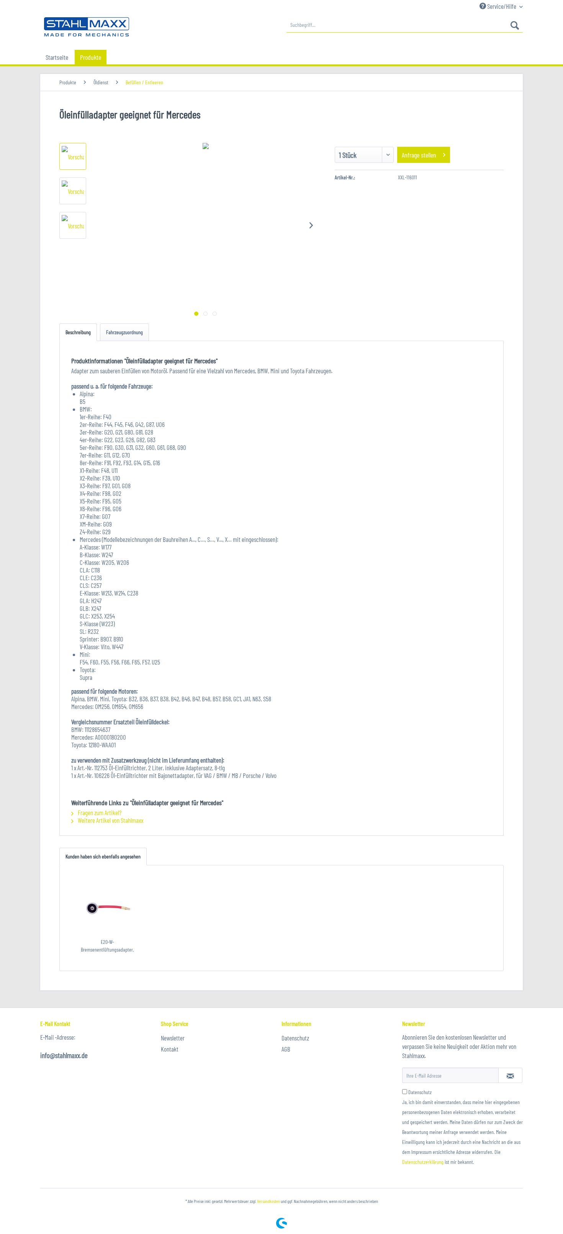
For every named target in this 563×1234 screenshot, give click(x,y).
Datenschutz (295, 1038)
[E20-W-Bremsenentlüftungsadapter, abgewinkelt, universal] (107, 907)
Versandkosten (268, 1201)
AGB (286, 1049)
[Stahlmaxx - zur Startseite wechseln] (86, 26)
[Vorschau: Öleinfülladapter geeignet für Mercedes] (72, 156)
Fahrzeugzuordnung (124, 332)
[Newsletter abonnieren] (510, 1075)
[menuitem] (404, 25)
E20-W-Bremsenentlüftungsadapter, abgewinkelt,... (107, 946)
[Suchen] (515, 25)
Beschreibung (78, 332)
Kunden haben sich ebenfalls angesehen (103, 856)
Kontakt (169, 1049)
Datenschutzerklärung (423, 1162)
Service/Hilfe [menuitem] (501, 6)
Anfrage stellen (419, 155)
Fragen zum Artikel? (99, 812)
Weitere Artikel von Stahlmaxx (110, 820)
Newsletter (173, 1038)
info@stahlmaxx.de (64, 1055)
